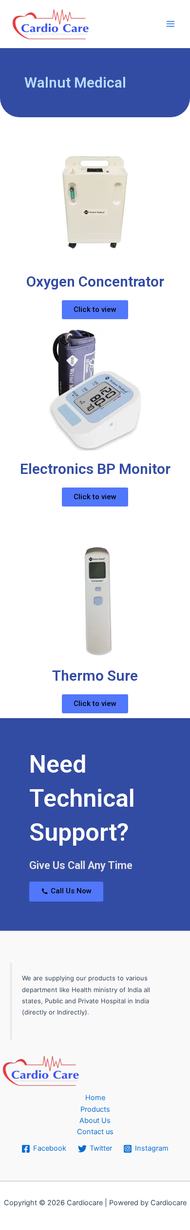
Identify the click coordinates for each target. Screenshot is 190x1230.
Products (95, 1109)
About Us (95, 1120)
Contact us (95, 1131)
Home (95, 1097)
